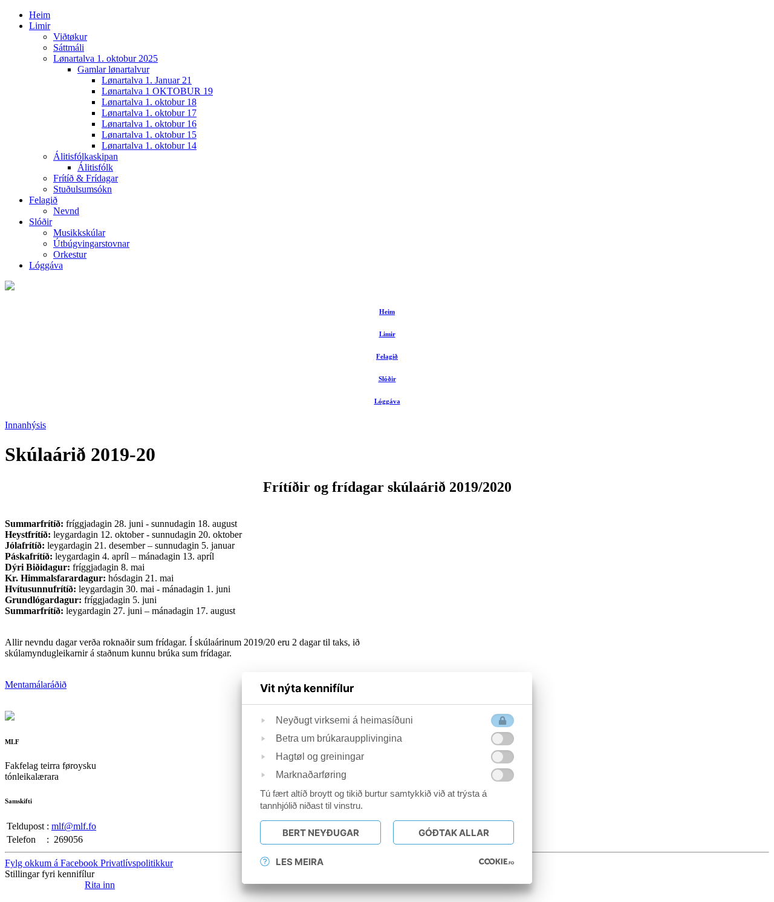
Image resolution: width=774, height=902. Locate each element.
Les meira (300, 862)
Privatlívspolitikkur (136, 863)
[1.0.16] (496, 861)
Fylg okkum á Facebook (52, 863)
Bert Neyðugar (320, 832)
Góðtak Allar (453, 832)
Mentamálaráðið (36, 684)
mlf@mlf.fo (73, 826)
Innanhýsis (25, 425)
